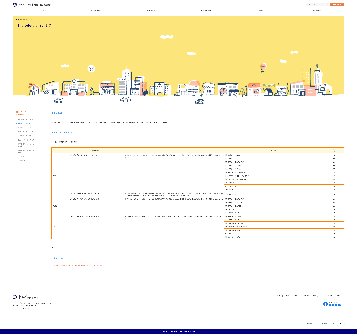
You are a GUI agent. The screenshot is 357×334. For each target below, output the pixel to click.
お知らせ (339, 296)
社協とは (287, 296)
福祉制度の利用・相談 (25, 119)
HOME (20, 19)
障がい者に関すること (25, 132)
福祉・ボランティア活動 (26, 140)
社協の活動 (29, 19)
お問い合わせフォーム (326, 323)
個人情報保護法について (311, 323)
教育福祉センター (318, 296)
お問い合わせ (337, 4)
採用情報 (330, 296)
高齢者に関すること (25, 127)
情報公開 (306, 296)
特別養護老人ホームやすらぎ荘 (26, 145)
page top (340, 323)
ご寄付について (23, 161)
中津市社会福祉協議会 (34, 4)
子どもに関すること (25, 136)
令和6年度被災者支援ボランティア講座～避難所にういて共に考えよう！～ (78, 265)
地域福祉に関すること (25, 123)
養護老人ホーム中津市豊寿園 (26, 151)
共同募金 (21, 156)
